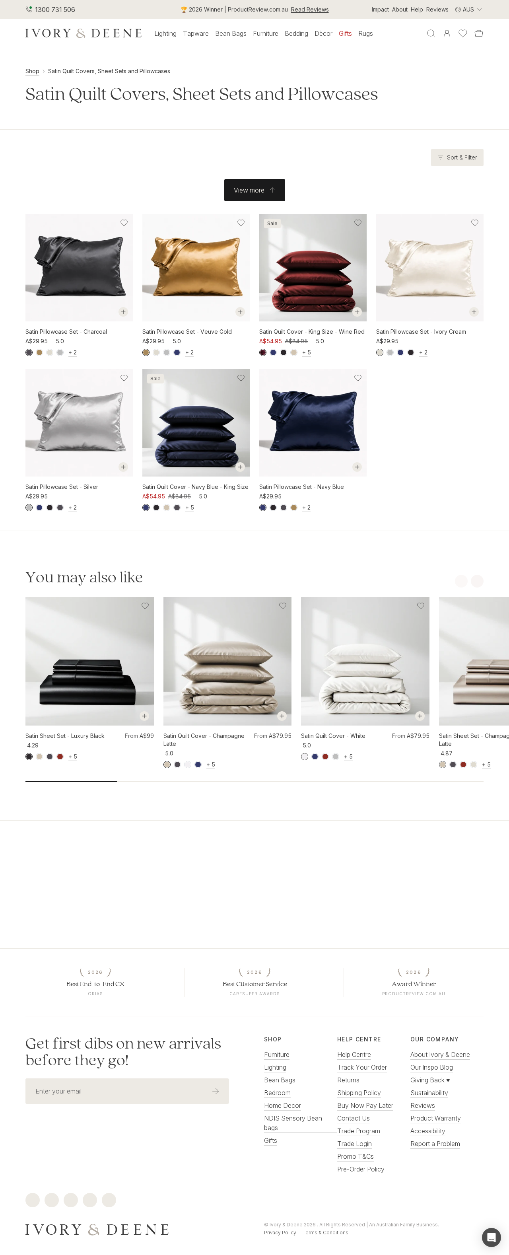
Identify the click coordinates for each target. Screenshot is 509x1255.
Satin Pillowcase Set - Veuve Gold (187, 331)
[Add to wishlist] (124, 223)
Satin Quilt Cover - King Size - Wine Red (312, 331)
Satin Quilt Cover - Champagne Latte (204, 739)
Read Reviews (310, 9)
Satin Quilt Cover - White (333, 735)
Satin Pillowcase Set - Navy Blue (301, 486)
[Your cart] (479, 33)
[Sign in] (447, 33)
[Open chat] (491, 1237)
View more (249, 190)
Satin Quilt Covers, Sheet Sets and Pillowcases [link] (109, 71)
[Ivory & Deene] (135, 1229)
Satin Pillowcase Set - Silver (61, 486)
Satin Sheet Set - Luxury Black (65, 735)
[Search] (431, 33)
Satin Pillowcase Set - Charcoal (66, 331)
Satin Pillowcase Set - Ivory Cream (421, 331)
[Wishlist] (463, 33)
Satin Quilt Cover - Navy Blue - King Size (195, 486)
